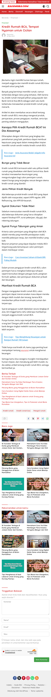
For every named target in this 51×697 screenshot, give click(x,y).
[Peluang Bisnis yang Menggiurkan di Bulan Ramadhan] (13, 459)
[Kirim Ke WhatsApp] (47, 418)
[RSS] (37, 678)
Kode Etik (18, 685)
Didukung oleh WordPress (17, 691)
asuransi (25, 350)
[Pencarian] (47, 6)
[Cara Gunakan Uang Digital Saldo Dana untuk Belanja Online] (38, 459)
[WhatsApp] (32, 678)
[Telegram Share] (42, 418)
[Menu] (3, 6)
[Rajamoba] (18, 6)
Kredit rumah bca (23, 411)
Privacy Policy (29, 685)
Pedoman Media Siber (31, 687)
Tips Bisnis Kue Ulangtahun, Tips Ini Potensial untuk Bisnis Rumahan (24, 403)
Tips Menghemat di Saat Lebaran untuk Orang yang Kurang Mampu (22, 397)
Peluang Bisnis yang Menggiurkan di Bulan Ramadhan (23, 388)
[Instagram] (28, 678)
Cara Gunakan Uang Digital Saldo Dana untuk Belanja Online (23, 392)
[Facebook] (15, 678)
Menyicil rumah (39, 411)
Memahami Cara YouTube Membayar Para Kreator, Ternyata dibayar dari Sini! (22, 383)
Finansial (5, 23)
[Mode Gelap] (44, 6)
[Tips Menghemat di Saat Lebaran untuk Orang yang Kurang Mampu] (13, 484)
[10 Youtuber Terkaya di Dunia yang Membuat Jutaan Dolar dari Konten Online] (13, 435)
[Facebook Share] (28, 418)
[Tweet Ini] (33, 418)
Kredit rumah (8, 411)
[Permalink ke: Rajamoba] (4, 35)
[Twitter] (19, 678)
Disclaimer (16, 687)
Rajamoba (10, 34)
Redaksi (41, 685)
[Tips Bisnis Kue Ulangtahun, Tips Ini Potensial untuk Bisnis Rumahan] (38, 484)
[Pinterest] (24, 678)
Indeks (9, 685)
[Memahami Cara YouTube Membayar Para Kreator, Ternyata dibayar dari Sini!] (38, 435)
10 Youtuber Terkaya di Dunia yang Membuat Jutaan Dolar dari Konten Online (25, 377)
